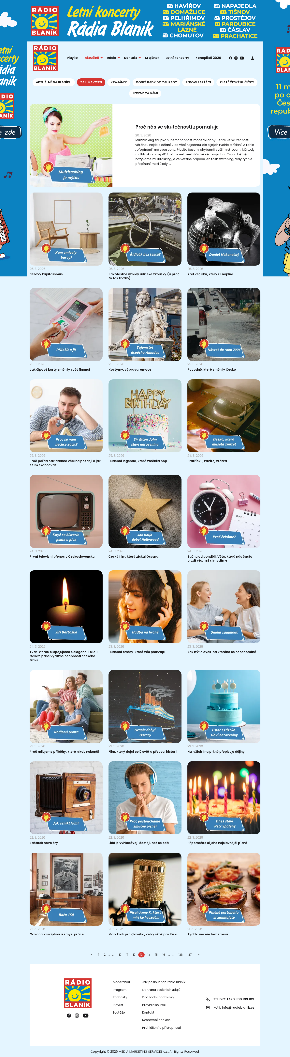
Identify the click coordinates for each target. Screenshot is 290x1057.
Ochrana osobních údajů (161, 989)
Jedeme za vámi (145, 93)
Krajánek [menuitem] (152, 57)
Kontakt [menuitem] (130, 57)
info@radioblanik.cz (238, 1007)
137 (190, 955)
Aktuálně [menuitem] (92, 57)
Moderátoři (121, 982)
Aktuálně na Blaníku (53, 82)
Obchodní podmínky (158, 997)
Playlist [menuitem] (73, 57)
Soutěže (119, 1012)
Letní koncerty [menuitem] (177, 57)
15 (156, 955)
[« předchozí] (92, 954)
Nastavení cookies (156, 1020)
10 (120, 955)
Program (119, 989)
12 (134, 955)
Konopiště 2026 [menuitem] (208, 57)
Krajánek (119, 82)
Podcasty (120, 997)
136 (181, 955)
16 (164, 955)
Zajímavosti (91, 82)
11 (127, 955)
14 (149, 955)
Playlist (118, 1005)
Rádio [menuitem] (111, 57)
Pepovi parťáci (198, 82)
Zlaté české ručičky (237, 82)
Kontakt (148, 1012)
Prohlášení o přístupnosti (161, 1027)
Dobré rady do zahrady (156, 82)
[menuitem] (252, 58)
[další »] (198, 954)
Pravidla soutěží (154, 1005)
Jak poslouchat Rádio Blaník (163, 982)
